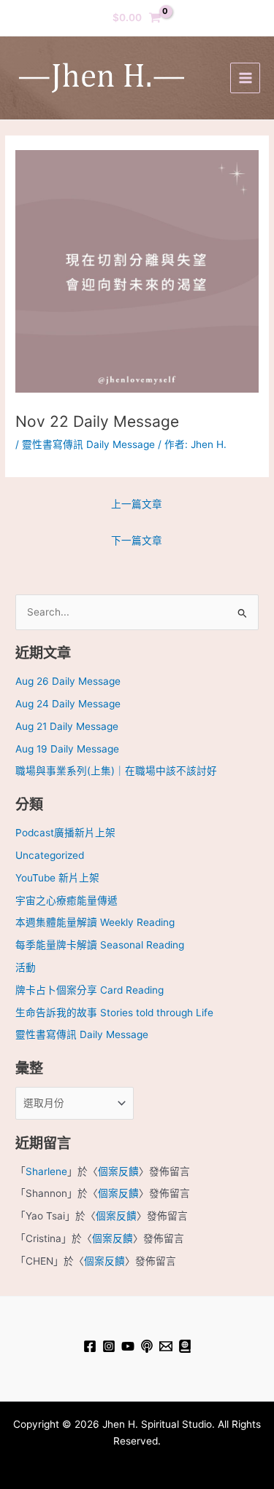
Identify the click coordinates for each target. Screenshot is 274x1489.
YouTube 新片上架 (57, 878)
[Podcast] (146, 1346)
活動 (25, 967)
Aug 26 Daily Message (68, 681)
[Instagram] (108, 1346)
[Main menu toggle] (245, 78)
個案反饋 (118, 1171)
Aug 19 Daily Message (67, 749)
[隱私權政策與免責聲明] (184, 1346)
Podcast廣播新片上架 (65, 832)
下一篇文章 (136, 540)
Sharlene (46, 1171)
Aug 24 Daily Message (68, 704)
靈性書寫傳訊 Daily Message (88, 444)
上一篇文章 (136, 504)
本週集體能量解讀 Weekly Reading (95, 922)
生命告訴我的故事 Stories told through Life (114, 1012)
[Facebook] (89, 1346)
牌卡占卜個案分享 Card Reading (89, 990)
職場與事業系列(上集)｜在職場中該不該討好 (116, 771)
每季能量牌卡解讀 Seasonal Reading (99, 945)
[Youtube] (127, 1346)
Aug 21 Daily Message (66, 726)
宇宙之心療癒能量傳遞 (66, 900)
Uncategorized (49, 855)
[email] (165, 1346)
